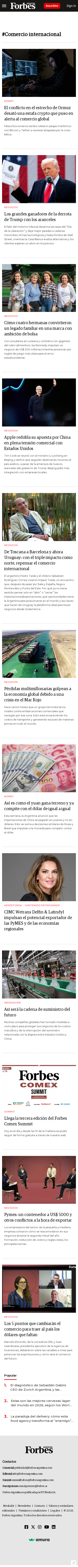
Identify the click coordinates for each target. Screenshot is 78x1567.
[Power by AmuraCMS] (39, 1539)
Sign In (71, 5)
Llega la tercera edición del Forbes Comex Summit (35, 1121)
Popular (10, 1375)
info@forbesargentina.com (28, 1474)
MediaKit (8, 1506)
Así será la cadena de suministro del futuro (37, 1012)
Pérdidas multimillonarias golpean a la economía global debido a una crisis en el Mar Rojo (37, 694)
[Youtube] (46, 1527)
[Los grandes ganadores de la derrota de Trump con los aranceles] (39, 179)
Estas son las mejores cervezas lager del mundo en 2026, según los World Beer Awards (41, 1403)
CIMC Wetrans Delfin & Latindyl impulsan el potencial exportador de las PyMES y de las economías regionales (38, 920)
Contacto (39, 1506)
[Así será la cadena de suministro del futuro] (39, 974)
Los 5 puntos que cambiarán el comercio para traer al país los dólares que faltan (32, 1329)
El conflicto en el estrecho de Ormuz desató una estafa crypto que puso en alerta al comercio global (38, 113)
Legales (55, 1510)
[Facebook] (26, 1527)
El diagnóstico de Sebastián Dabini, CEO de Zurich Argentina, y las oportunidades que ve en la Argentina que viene (41, 1387)
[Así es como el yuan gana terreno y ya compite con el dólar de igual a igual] (39, 768)
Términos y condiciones (32, 1510)
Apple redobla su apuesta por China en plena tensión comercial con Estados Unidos (37, 443)
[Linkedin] (54, 1527)
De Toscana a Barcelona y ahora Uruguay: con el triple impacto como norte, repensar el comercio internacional (38, 560)
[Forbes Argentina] (22, 6)
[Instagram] (40, 1527)
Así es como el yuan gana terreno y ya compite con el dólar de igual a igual (39, 806)
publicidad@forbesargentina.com (33, 1468)
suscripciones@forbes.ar (33, 1486)
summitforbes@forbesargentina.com (33, 1480)
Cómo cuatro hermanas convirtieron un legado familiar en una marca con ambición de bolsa (38, 328)
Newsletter (24, 1506)
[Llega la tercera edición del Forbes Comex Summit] (39, 1083)
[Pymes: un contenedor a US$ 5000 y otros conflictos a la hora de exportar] (39, 1180)
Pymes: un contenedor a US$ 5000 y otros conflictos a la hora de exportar (38, 1217)
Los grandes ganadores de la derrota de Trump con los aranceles (37, 217)
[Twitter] (33, 1527)
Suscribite (52, 5)
